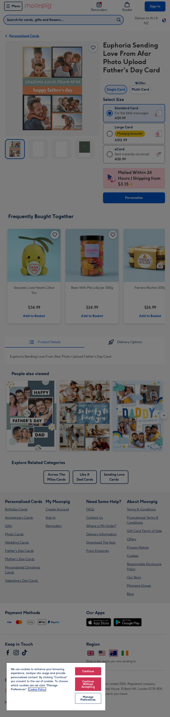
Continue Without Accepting (88, 684)
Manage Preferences (88, 698)
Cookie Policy (37, 689)
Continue (88, 671)
